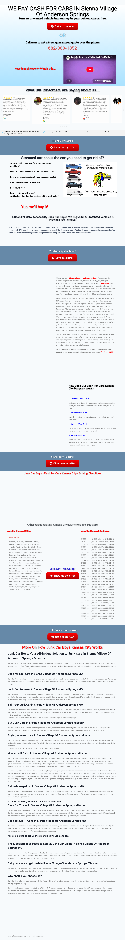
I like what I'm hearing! (62, 141)
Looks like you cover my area (62, 630)
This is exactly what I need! (62, 251)
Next (124, 110)
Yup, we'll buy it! (34, 207)
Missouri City (14, 537)
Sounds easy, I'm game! (62, 457)
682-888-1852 (62, 48)
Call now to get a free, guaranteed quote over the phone (63, 42)
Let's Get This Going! (62, 568)
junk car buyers (105, 283)
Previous (1, 110)
